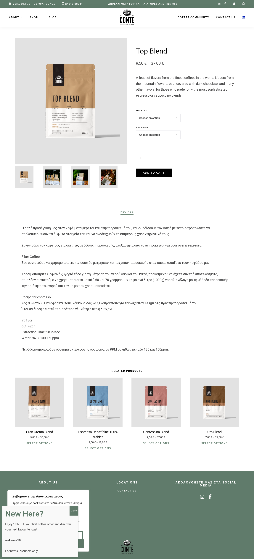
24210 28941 (74, 3)
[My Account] (234, 4)
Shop (34, 17)
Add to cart (154, 172)
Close (74, 510)
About (14, 17)
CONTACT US (225, 17)
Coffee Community (193, 17)
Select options (39, 443)
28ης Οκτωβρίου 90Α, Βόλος (34, 3)
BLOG (53, 17)
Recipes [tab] (127, 211)
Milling (142, 110)
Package (142, 127)
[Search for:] (243, 4)
